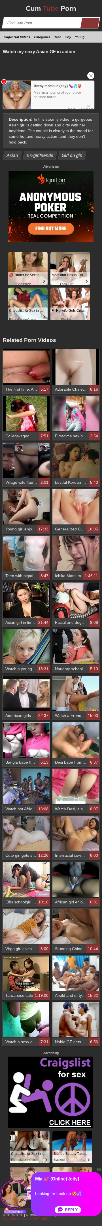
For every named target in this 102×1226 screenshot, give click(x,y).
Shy (68, 37)
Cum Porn (51, 8)
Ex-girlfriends (40, 155)
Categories (42, 37)
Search (90, 23)
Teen (58, 37)
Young (80, 37)
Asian (12, 155)
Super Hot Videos (17, 37)
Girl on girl (72, 155)
